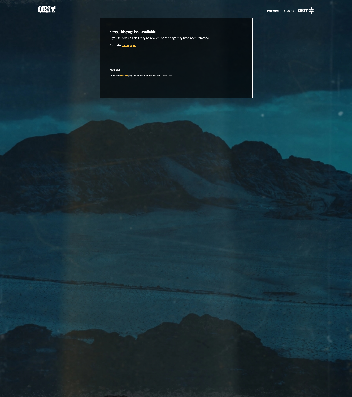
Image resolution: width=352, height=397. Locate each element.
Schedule (273, 11)
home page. (129, 45)
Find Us (289, 11)
